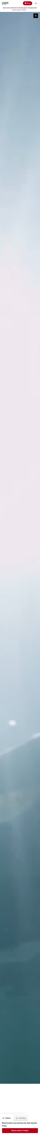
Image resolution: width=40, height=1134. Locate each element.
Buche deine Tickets (19, 10)
